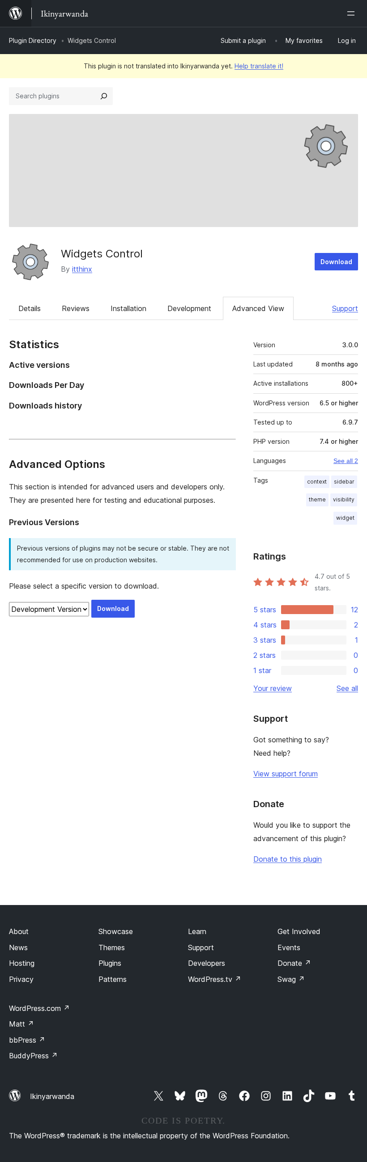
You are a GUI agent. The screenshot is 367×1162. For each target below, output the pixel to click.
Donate (294, 963)
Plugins (109, 963)
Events (288, 947)
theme (317, 499)
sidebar (344, 481)
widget (345, 517)
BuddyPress (33, 1055)
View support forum (285, 773)
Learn (197, 931)
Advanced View (258, 308)
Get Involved (298, 931)
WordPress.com (39, 1008)
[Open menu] (352, 13)
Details (29, 308)
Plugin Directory (32, 40)
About (19, 931)
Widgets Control (102, 253)
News (18, 947)
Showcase (115, 931)
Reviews (76, 308)
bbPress (27, 1040)
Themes (111, 947)
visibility (343, 499)
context (317, 481)
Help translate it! (259, 66)
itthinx (82, 269)
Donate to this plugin (287, 859)
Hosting (21, 963)
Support (345, 308)
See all (347, 688)
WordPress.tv (214, 979)
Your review (272, 688)
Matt (21, 1023)
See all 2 (345, 460)
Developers (206, 963)
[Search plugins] (104, 96)
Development (189, 308)
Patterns (112, 979)
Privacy (21, 979)
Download (336, 261)
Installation (128, 308)
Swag (291, 979)
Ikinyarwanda (52, 1096)
